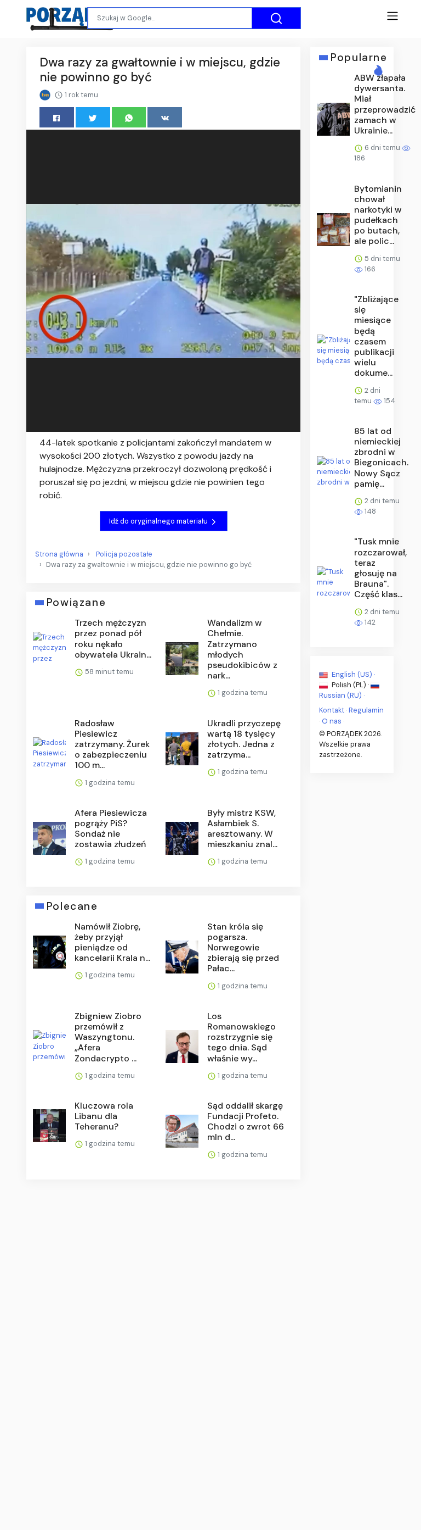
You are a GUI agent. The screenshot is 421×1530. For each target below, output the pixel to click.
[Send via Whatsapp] (129, 117)
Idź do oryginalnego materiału (159, 521)
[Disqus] (163, 1334)
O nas (332, 720)
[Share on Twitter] (93, 117)
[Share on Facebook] (56, 117)
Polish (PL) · (350, 684)
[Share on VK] (164, 117)
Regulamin (366, 710)
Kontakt (331, 710)
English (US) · (352, 674)
